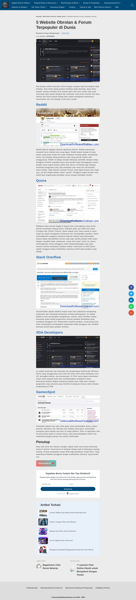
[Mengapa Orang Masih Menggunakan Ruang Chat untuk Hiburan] (68, 549)
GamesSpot (45, 392)
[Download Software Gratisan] (5, 5)
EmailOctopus (74, 494)
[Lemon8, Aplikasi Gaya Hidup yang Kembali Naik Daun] (68, 512)
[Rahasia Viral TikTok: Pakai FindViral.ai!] (68, 531)
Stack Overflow (48, 257)
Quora (41, 180)
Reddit (41, 105)
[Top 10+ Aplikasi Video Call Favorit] (68, 540)
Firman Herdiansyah (51, 33)
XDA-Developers (49, 332)
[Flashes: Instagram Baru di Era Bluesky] (68, 522)
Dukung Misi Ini (46, 463)
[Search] (132, 5)
